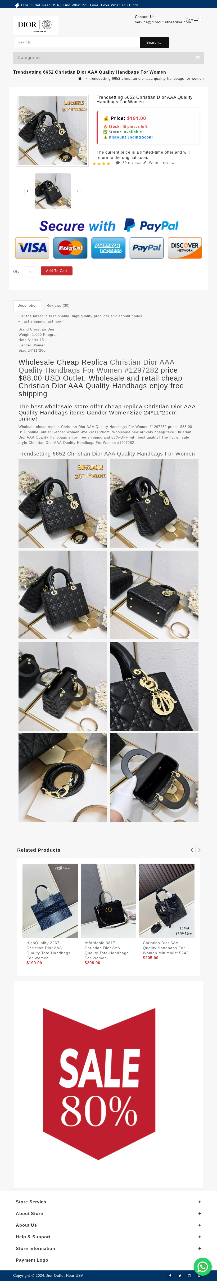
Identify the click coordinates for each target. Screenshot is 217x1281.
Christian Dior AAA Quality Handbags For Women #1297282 (96, 366)
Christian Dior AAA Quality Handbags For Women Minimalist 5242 (166, 948)
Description (27, 305)
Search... (154, 42)
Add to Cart (56, 271)
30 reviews (132, 163)
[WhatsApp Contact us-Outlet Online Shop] (203, 1267)
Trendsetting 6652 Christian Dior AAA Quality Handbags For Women (107, 454)
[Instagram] (189, 1276)
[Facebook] (170, 1276)
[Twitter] (180, 1276)
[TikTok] (199, 1276)
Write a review (161, 163)
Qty (16, 272)
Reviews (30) (58, 305)
